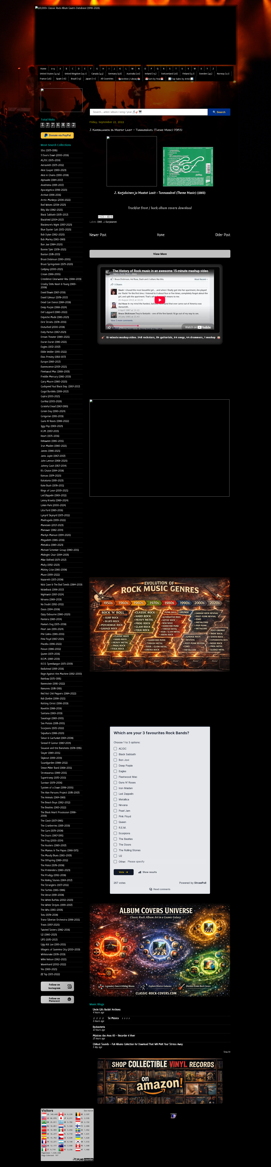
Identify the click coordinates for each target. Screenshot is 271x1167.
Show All (227, 1052)
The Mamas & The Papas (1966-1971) (59, 850)
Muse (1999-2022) (50, 574)
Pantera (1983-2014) (51, 619)
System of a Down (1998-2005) (57, 787)
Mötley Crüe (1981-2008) (54, 569)
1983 (99, 222)
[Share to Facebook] (108, 216)
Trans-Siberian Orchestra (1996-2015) (60, 919)
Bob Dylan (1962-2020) (53, 234)
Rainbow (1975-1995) (51, 678)
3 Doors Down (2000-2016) (55, 155)
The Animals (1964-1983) (53, 797)
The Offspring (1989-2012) (54, 860)
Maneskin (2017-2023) (52, 525)
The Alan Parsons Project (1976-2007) (60, 792)
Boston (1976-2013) (50, 254)
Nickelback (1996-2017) (52, 589)
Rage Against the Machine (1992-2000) (61, 673)
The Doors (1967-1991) (52, 835)
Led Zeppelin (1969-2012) (53, 495)
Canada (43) (97, 73)
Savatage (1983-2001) (52, 718)
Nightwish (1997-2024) (52, 594)
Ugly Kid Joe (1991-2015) (53, 944)
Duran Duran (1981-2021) (54, 342)
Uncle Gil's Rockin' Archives (107, 1009)
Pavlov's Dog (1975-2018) (53, 624)
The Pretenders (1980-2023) (55, 870)
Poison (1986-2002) (51, 649)
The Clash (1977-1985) (52, 820)
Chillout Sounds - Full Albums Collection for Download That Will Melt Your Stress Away (138, 1044)
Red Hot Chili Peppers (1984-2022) (58, 693)
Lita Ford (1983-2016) (52, 510)
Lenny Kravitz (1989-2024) (54, 500)
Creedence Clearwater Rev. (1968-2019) (61, 279)
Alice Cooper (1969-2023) (53, 170)
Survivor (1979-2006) (51, 782)
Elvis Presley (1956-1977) (53, 357)
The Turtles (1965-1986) (53, 890)
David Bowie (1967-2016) (53, 292)
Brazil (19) (76, 78)
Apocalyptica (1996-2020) (54, 190)
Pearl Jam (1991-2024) (52, 629)
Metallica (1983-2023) (52, 545)
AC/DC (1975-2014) (50, 160)
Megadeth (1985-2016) (52, 540)
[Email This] (99, 216)
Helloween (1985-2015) (52, 441)
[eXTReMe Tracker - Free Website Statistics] (173, 1118)
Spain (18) (61, 78)
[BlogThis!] (102, 216)
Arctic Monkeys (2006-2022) (56, 200)
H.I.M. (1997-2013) (50, 431)
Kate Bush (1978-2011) (52, 485)
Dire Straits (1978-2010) (53, 322)
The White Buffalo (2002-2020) (57, 900)
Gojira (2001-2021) (50, 396)
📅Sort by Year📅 (154, 79)
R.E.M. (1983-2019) (50, 659)
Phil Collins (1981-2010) (52, 634)
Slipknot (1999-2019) (51, 758)
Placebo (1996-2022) (51, 644)
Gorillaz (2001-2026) (51, 401)
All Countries (107, 78)
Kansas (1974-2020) (51, 475)
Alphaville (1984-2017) (52, 180)
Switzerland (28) (169, 73)
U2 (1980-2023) (49, 934)
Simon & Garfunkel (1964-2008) (57, 738)
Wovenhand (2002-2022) (53, 964)
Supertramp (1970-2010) (53, 777)
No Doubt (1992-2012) (52, 604)
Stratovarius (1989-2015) (54, 773)
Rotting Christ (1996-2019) (54, 703)
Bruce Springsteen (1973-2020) (57, 264)
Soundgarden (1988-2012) (54, 762)
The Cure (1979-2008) (52, 830)
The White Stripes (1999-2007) (56, 905)
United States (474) (50, 73)
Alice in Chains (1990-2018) (55, 175)
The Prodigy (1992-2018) (53, 875)
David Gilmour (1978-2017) (54, 297)
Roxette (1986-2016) (51, 708)
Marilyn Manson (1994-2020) (56, 535)
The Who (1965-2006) (52, 910)
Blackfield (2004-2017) (52, 219)
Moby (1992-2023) (50, 565)
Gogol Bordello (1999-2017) (55, 391)
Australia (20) (133, 73)
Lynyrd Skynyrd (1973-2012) (55, 515)
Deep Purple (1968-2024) (54, 307)
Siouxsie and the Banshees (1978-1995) (61, 748)
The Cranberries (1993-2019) (55, 825)
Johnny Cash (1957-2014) (53, 465)
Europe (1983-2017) (51, 361)
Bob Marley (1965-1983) (53, 239)
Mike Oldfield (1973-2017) (53, 559)
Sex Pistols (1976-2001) (53, 723)
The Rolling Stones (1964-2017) (56, 880)
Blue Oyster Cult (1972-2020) (56, 229)
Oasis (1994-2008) (50, 609)
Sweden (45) (205, 73)
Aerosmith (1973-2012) (52, 165)
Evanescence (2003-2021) (54, 366)
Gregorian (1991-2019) (52, 416)
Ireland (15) (150, 73)
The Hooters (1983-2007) (53, 845)
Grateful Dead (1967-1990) (54, 406)
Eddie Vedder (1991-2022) (54, 351)
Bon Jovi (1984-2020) (52, 244)
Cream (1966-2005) (51, 274)
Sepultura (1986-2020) (52, 733)
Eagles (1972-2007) (50, 346)
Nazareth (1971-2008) (52, 579)
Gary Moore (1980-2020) (54, 381)
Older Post (222, 235)
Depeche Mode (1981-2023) (55, 317)
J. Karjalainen (110, 222)
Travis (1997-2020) (50, 924)
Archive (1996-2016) (51, 195)
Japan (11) (91, 78)
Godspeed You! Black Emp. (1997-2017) (60, 386)
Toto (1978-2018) (49, 915)
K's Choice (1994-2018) (52, 470)
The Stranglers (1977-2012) (55, 885)
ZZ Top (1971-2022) (50, 974)
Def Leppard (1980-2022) (54, 312)
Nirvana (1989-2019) (51, 599)
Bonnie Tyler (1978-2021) (53, 249)
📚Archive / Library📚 (129, 79)
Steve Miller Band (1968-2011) (56, 768)
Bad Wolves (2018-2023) (53, 204)
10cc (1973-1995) (49, 150)
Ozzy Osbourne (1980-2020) (55, 614)
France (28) (45, 78)
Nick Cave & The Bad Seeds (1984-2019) (61, 584)
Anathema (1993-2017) (52, 185)
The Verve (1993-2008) (52, 895)
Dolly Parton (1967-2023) (53, 332)
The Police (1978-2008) (52, 865)
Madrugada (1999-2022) (53, 520)
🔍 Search (219, 112)
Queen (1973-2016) (50, 654)
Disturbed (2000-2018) (53, 327)
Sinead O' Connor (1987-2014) (56, 743)
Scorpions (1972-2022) (52, 728)
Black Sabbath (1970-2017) (54, 214)
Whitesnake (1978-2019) (53, 954)
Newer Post (98, 235)
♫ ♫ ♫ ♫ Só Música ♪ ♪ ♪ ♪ (112, 1018)
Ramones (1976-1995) (51, 688)
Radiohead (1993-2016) (52, 668)
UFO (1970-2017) (49, 939)
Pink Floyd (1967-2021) (52, 639)
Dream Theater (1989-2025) (55, 337)
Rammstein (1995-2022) (53, 683)
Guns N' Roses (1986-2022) (55, 421)
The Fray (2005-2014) (52, 840)
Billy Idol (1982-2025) (52, 209)
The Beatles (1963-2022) (53, 807)
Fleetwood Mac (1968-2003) (55, 371)
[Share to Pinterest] (111, 216)
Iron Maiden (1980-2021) (54, 446)
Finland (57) (188, 73)
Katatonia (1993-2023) (52, 480)
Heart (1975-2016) (50, 436)
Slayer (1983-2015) (50, 753)
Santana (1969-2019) (51, 713)
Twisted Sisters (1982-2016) (55, 929)
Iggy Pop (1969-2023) (52, 426)
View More (160, 254)
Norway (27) (223, 73)
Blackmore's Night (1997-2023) (56, 224)
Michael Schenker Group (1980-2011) (60, 550)
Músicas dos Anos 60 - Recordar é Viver (114, 1035)
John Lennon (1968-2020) (54, 460)
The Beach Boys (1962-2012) (55, 802)
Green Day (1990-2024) (53, 411)
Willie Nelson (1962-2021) (53, 959)
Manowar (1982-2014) (52, 530)
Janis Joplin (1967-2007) (53, 456)
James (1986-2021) (50, 451)
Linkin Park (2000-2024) (53, 505)
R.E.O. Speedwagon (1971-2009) (57, 663)
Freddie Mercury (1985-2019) (56, 376)
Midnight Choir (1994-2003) (55, 554)
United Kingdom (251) (76, 73)
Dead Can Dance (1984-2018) (56, 302)
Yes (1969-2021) (49, 969)
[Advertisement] (147, 95)
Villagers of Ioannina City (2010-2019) (60, 949)
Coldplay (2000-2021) (52, 269)
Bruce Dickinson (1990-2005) (56, 259)
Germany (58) (115, 73)
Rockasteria (99, 1027)
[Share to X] (105, 216)
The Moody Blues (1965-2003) (56, 855)
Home (43, 68)
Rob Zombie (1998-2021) (53, 698)
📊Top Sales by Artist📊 (180, 79)
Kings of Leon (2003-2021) (54, 490)
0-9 (53, 68)
